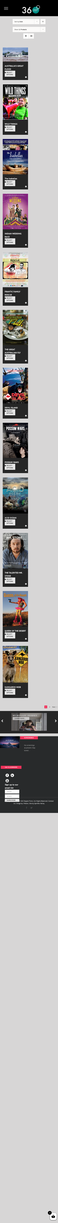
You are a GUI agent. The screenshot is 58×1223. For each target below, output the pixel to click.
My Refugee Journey (25, 716)
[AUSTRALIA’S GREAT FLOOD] (15, 54)
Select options (10, 73)
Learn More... (20, 718)
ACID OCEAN (10, 517)
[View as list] (31, 36)
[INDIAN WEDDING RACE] (15, 211)
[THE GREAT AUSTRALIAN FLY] (15, 327)
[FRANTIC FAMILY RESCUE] (15, 269)
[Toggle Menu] (6, 8)
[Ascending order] (43, 21)
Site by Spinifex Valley (37, 803)
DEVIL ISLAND (11, 407)
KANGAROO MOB (13, 687)
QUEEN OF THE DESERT (15, 630)
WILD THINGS (11, 124)
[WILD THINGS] (15, 101)
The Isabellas (11, 178)
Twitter (12, 775)
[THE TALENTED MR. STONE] (15, 550)
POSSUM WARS (12, 462)
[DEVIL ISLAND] (15, 385)
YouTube (7, 780)
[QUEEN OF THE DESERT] (15, 609)
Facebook (7, 775)
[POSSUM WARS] (15, 440)
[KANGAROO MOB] (15, 664)
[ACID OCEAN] (15, 495)
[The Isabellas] (15, 156)
